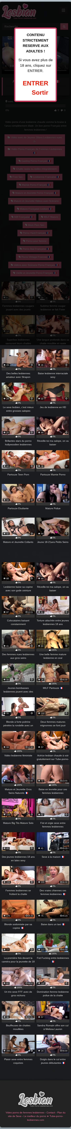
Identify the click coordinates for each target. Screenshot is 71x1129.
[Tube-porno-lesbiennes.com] (35, 1099)
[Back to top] (60, 1118)
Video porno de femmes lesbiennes (25, 1112)
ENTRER (35, 83)
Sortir (40, 92)
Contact (51, 1112)
